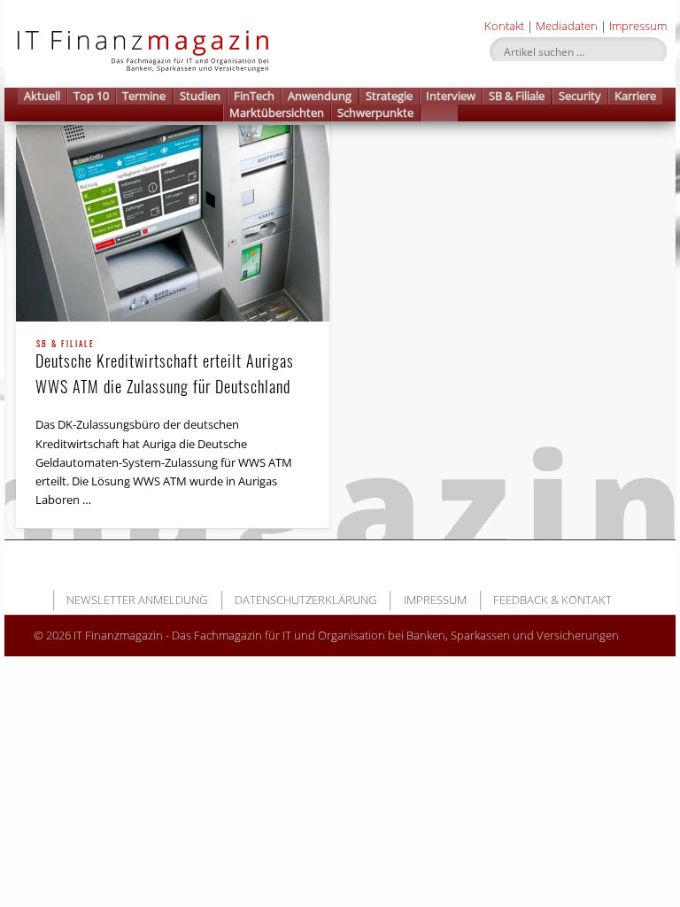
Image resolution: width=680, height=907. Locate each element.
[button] (439, 113)
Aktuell (42, 96)
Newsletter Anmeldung (136, 600)
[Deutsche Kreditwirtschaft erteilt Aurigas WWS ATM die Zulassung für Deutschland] (172, 223)
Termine (144, 96)
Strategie (389, 96)
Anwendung (320, 96)
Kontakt (504, 26)
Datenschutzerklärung (305, 600)
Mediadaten (567, 26)
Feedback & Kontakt (552, 600)
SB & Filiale (517, 96)
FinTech (254, 96)
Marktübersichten (276, 112)
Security (580, 96)
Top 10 (91, 96)
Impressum (638, 26)
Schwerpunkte (375, 112)
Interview (450, 96)
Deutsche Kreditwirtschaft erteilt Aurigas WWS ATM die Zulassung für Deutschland (164, 369)
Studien (200, 96)
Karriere (635, 96)
